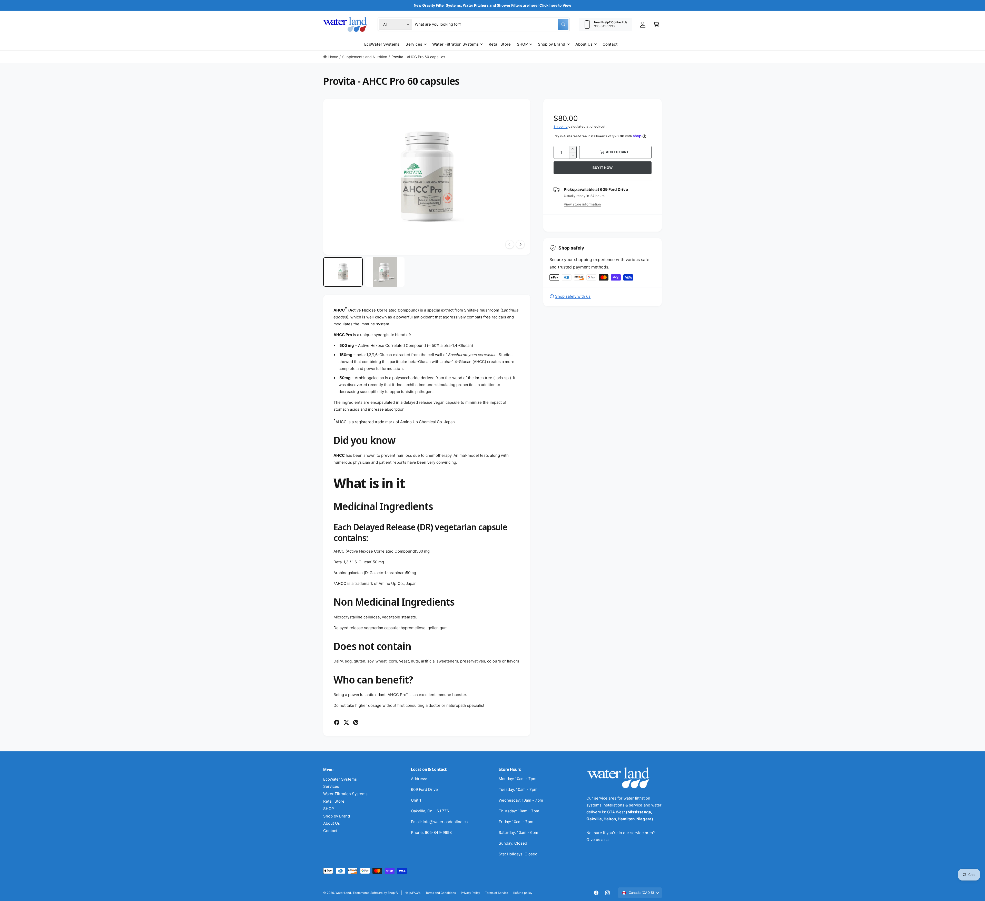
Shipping (561, 126)
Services (414, 44)
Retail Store (333, 801)
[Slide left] (510, 244)
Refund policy (522, 893)
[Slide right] (520, 244)
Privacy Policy (470, 893)
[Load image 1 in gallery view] (343, 272)
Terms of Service (496, 893)
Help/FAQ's (412, 893)
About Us (584, 44)
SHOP (522, 44)
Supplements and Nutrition (364, 57)
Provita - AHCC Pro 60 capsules (418, 57)
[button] (656, 24)
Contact (330, 830)
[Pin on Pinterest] (355, 722)
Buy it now (602, 167)
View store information (582, 204)
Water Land (343, 893)
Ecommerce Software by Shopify (375, 893)
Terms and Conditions (441, 893)
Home (333, 57)
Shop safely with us (572, 296)
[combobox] (491, 24)
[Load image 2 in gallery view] (385, 272)
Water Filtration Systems (455, 44)
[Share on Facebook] (336, 722)
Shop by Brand (551, 44)
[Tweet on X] (346, 722)
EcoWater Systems (340, 779)
